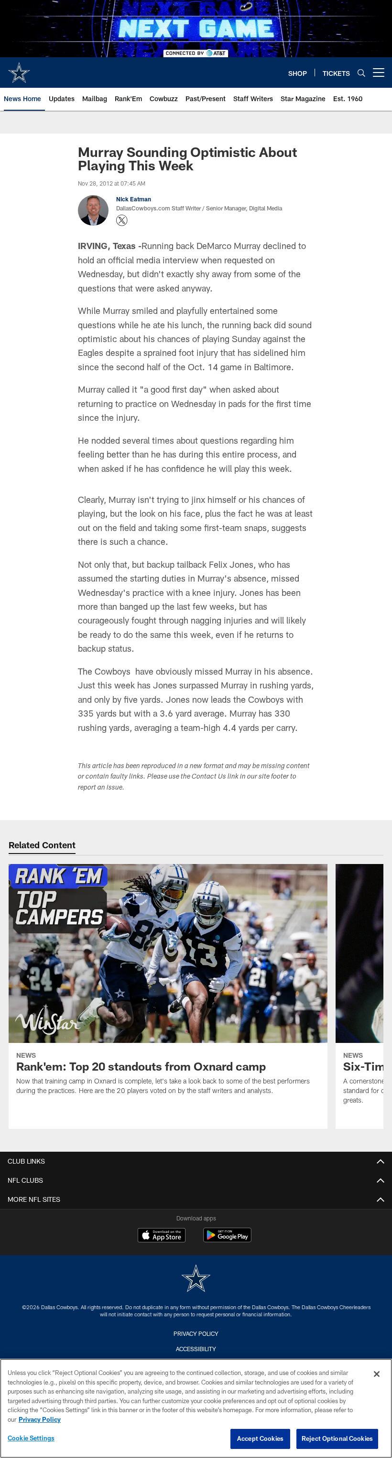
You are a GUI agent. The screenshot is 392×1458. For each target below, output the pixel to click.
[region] (196, 1408)
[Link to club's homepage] (19, 68)
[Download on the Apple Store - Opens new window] (162, 1236)
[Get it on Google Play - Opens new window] (227, 1239)
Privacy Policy (196, 1333)
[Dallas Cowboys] (196, 1279)
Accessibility (196, 1348)
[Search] (361, 72)
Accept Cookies (260, 1438)
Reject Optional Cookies (337, 1438)
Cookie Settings (31, 1438)
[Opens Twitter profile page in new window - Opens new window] (122, 220)
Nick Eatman (133, 199)
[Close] (376, 1374)
